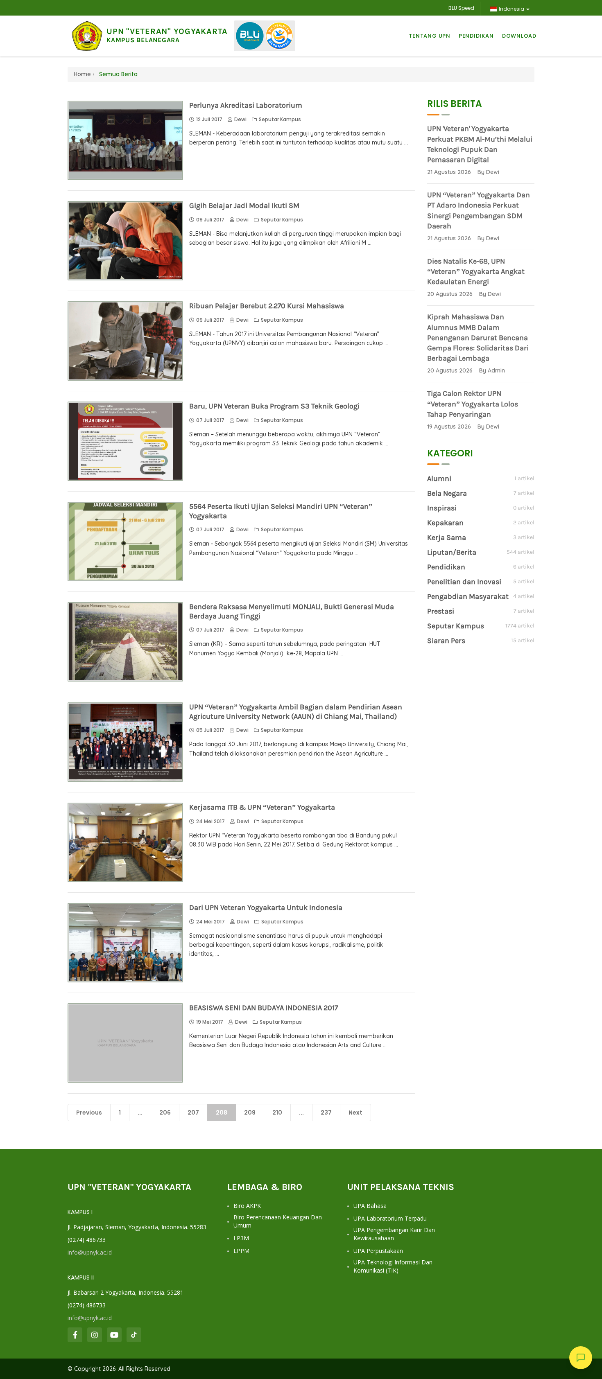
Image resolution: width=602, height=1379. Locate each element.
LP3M (241, 1238)
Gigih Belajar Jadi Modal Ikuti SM (244, 205)
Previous (89, 1112)
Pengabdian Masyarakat (468, 596)
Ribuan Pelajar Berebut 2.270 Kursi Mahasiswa (266, 305)
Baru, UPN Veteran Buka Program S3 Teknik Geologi (274, 406)
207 (193, 1112)
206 (165, 1112)
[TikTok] (134, 1334)
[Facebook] (75, 1334)
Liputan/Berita (451, 552)
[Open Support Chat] (580, 1357)
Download (519, 36)
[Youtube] (114, 1334)
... (140, 1112)
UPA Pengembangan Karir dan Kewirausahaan (394, 1234)
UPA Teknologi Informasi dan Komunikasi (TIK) (392, 1266)
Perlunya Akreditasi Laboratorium (245, 105)
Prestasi (440, 611)
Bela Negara (447, 493)
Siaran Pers (446, 640)
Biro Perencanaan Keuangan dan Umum (277, 1221)
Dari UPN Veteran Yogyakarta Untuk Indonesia (265, 907)
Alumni (439, 478)
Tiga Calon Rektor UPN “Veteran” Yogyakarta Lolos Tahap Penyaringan (472, 403)
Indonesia (511, 8)
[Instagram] (94, 1334)
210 (277, 1112)
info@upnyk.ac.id (90, 1252)
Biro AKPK (247, 1206)
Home (82, 74)
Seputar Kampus (280, 119)
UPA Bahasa (370, 1206)
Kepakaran (445, 522)
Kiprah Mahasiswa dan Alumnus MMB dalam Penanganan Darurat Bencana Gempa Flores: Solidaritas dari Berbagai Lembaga (478, 337)
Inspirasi (442, 507)
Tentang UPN (429, 36)
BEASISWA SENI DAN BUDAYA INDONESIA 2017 (263, 1007)
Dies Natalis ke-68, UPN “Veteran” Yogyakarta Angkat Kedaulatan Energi (476, 271)
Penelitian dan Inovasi (464, 581)
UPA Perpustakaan (378, 1251)
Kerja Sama (446, 537)
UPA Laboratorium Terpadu (390, 1218)
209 (250, 1112)
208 (221, 1112)
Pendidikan (476, 36)
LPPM (241, 1251)
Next (355, 1112)
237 (326, 1112)
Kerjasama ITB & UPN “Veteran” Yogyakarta (262, 807)
